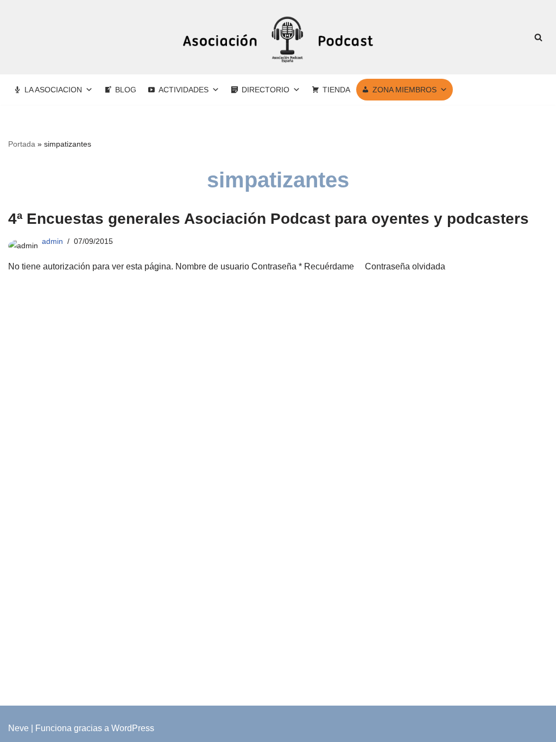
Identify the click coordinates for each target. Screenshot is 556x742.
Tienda (336, 89)
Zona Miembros (404, 89)
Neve (18, 728)
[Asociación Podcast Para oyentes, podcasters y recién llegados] (278, 37)
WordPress (132, 728)
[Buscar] (538, 37)
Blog (125, 89)
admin (52, 241)
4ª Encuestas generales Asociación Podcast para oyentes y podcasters (268, 218)
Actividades (183, 89)
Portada (21, 144)
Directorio (265, 89)
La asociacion (53, 89)
